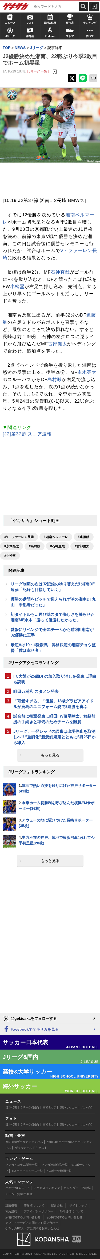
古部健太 (57, 343)
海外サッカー (69, 1107)
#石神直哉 (57, 546)
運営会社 (57, 1205)
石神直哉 (60, 272)
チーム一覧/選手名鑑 (19, 1194)
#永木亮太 (11, 546)
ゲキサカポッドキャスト (31, 1147)
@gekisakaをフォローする (33, 1018)
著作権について (34, 1205)
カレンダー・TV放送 (77, 1187)
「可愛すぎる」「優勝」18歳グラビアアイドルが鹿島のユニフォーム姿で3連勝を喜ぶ (53, 704)
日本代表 (11, 1107)
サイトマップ (78, 1205)
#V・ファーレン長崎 (19, 537)
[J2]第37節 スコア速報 (27, 433)
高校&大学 (49, 1107)
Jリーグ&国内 (30, 1107)
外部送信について (71, 1211)
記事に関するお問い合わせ (64, 1217)
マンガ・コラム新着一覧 (21, 1164)
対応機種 (11, 1205)
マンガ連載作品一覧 (54, 1164)
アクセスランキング (47, 1187)
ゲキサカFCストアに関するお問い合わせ (32, 1228)
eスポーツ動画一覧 (59, 1170)
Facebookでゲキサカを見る (34, 1029)
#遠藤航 (83, 537)
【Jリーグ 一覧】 (38, 71)
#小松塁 (10, 555)
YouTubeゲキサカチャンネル (24, 1141)
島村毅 (54, 379)
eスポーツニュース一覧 (27, 1170)
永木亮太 (87, 372)
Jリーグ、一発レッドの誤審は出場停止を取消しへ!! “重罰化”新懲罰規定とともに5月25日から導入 (54, 737)
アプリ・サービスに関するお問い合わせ (31, 1222)
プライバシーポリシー (38, 1211)
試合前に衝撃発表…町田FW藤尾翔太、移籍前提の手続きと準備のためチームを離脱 (54, 719)
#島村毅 (34, 546)
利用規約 (11, 1211)
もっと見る (50, 755)
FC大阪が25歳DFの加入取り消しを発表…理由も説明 (54, 679)
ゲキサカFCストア (17, 1187)
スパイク (87, 1107)
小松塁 (17, 286)
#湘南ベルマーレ (56, 537)
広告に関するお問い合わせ (23, 1217)
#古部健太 (82, 546)
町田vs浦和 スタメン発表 (36, 691)
